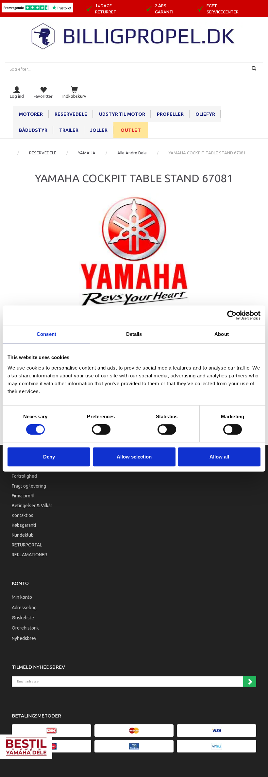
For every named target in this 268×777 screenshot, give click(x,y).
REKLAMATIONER (29, 554)
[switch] (101, 429)
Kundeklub (23, 535)
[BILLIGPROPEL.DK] (134, 35)
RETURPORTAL (27, 544)
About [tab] (221, 334)
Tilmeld (249, 681)
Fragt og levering (29, 486)
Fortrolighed (24, 476)
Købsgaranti (24, 525)
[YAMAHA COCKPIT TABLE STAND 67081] (134, 250)
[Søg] (254, 68)
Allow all (219, 456)
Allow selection (134, 456)
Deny (49, 456)
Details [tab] (134, 334)
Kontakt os (22, 515)
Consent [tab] (46, 334)
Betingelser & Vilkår (32, 505)
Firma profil (23, 495)
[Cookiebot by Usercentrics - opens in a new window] (231, 315)
